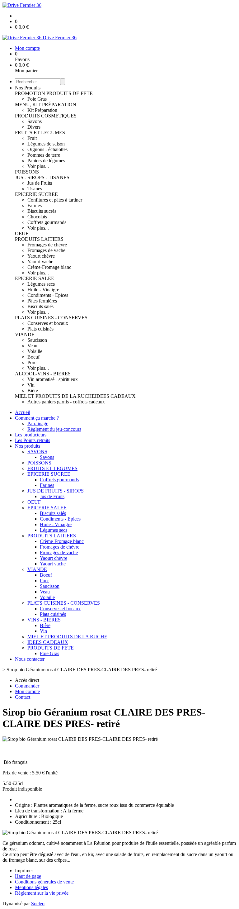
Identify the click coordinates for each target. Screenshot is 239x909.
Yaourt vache (40, 261)
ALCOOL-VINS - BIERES (43, 373)
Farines (34, 205)
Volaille (34, 351)
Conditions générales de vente (44, 881)
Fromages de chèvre (47, 244)
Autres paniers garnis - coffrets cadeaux (66, 401)
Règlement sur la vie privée (41, 893)
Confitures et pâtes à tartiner (54, 199)
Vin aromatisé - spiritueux (52, 379)
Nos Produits (27, 87)
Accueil (22, 412)
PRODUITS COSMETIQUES (46, 115)
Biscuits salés (40, 306)
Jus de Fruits (39, 183)
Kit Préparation (42, 110)
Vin (31, 385)
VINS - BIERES (44, 619)
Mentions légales (31, 887)
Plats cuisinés (40, 328)
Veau (32, 345)
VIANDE (25, 334)
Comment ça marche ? (37, 418)
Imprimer (24, 870)
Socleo (38, 903)
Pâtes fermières (42, 300)
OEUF (21, 233)
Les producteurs (30, 434)
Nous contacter (30, 659)
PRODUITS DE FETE (69, 93)
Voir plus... (38, 166)
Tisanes (34, 188)
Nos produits (27, 446)
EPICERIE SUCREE (36, 194)
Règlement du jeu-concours (54, 429)
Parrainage (37, 423)
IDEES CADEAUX (115, 396)
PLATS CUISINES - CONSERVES (51, 317)
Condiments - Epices (47, 295)
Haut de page (28, 876)
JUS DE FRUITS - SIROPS (55, 490)
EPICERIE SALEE (34, 278)
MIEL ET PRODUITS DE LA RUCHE (55, 396)
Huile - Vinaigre (43, 289)
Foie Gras (37, 99)
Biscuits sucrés (41, 211)
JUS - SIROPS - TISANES (42, 177)
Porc (31, 362)
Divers (33, 127)
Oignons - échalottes (47, 149)
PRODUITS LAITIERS (39, 239)
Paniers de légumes (46, 160)
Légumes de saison (46, 143)
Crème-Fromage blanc (49, 267)
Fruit (32, 138)
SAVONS (37, 451)
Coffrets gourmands (46, 222)
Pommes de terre (43, 155)
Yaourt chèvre (41, 256)
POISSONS (27, 171)
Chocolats (37, 216)
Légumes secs (41, 284)
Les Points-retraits (32, 440)
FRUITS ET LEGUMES (40, 132)
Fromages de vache (46, 250)
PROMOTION (30, 93)
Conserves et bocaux (47, 323)
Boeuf (33, 356)
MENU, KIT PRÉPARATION (45, 104)
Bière (32, 390)
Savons (34, 121)
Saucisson (37, 340)
